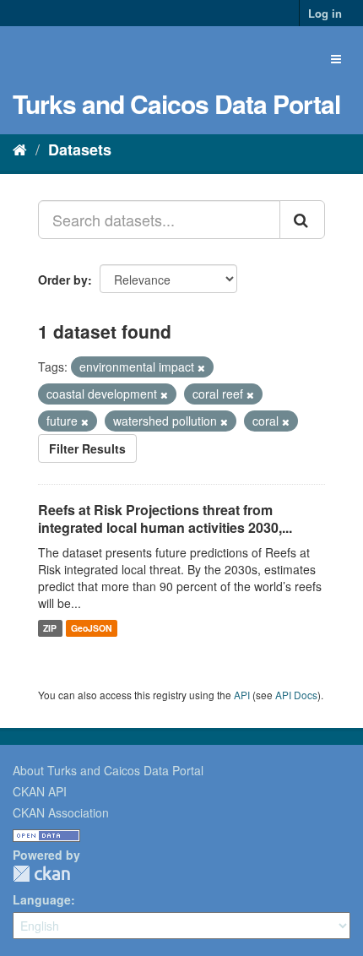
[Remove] (201, 367)
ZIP (50, 628)
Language (42, 899)
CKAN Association (61, 812)
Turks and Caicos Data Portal (176, 103)
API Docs (296, 694)
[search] (302, 219)
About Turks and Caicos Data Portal (108, 770)
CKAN (41, 874)
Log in (325, 13)
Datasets (79, 149)
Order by (63, 279)
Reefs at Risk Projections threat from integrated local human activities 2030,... (165, 518)
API (242, 694)
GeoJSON (91, 628)
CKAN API (40, 791)
